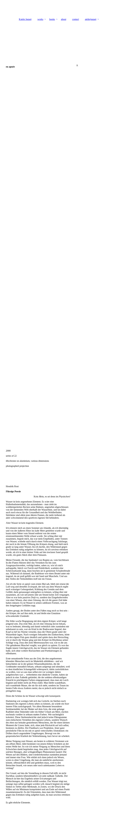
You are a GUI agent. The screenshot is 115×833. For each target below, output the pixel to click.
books (52, 19)
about (63, 19)
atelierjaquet (90, 19)
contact (75, 19)
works (40, 19)
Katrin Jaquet (25, 19)
